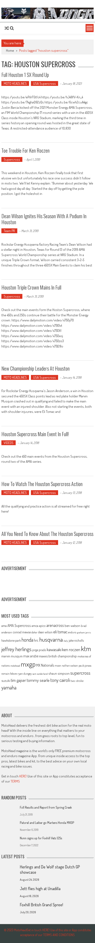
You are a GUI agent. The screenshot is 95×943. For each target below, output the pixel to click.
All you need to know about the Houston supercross (47, 533)
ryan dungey (25, 673)
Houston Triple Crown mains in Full (31, 287)
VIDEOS (8, 443)
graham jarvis (84, 632)
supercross (80, 673)
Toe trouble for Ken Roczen (25, 150)
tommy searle (38, 680)
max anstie (30, 656)
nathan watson (70, 665)
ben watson (72, 625)
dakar (34, 632)
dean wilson (45, 632)
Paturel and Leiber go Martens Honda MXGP (47, 823)
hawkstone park (11, 640)
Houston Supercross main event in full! (35, 434)
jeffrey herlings (16, 649)
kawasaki (54, 649)
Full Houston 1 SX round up (25, 74)
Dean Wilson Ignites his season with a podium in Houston (43, 219)
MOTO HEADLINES (15, 83)
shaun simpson (59, 673)
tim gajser (18, 680)
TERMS (15, 781)
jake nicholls (76, 640)
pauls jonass (85, 665)
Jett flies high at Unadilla (40, 888)
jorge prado (39, 650)
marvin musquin (12, 656)
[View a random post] (7, 28)
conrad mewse (22, 632)
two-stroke (77, 681)
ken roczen (71, 649)
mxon (58, 665)
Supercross (12, 159)
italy (65, 640)
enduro (72, 632)
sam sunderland (40, 673)
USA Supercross (44, 83)
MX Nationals (45, 665)
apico (42, 626)
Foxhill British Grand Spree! (41, 904)
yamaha (8, 687)
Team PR (9, 231)
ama (4, 625)
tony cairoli (60, 680)
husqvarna (51, 639)
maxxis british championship (58, 656)
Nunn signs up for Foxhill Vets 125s (41, 838)
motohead (15, 665)
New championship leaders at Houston (35, 368)
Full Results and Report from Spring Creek (46, 807)
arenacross (55, 625)
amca (35, 625)
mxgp (28, 664)
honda (27, 640)
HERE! (23, 776)
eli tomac (60, 631)
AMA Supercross (19, 625)
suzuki (5, 680)
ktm (86, 648)
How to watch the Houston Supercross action (42, 483)
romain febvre (9, 673)
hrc (36, 640)
